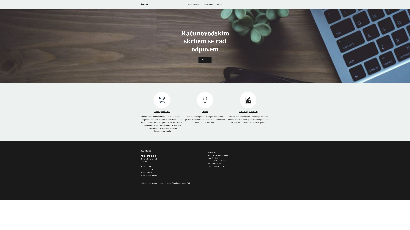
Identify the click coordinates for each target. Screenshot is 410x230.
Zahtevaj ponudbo (248, 111)
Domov (145, 4)
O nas (205, 111)
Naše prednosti (162, 111)
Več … (205, 60)
